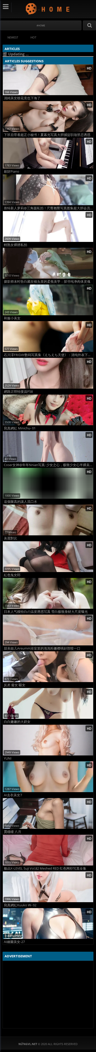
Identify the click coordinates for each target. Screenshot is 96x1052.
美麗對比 (10, 538)
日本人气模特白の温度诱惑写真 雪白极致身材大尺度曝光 (46, 611)
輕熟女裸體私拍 (15, 245)
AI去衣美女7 (13, 795)
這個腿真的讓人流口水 (20, 501)
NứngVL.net (48, 8)
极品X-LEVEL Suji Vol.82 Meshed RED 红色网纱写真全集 (45, 868)
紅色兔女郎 (12, 575)
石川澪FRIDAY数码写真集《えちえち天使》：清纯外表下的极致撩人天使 (48, 355)
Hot (33, 37)
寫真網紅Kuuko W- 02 (20, 905)
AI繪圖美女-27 (14, 942)
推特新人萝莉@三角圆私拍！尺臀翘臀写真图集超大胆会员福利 (48, 208)
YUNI (8, 758)
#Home (41, 25)
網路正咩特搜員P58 (18, 391)
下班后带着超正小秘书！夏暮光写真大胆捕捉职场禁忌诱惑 (47, 135)
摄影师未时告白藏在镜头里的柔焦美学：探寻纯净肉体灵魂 (47, 281)
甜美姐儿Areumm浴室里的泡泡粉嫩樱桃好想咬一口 (42, 648)
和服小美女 (12, 318)
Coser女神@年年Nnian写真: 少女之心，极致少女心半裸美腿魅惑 (48, 465)
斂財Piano (11, 171)
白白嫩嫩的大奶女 (17, 722)
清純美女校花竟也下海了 (22, 98)
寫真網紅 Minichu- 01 (20, 428)
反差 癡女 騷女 (14, 685)
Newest (12, 37)
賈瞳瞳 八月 (12, 832)
